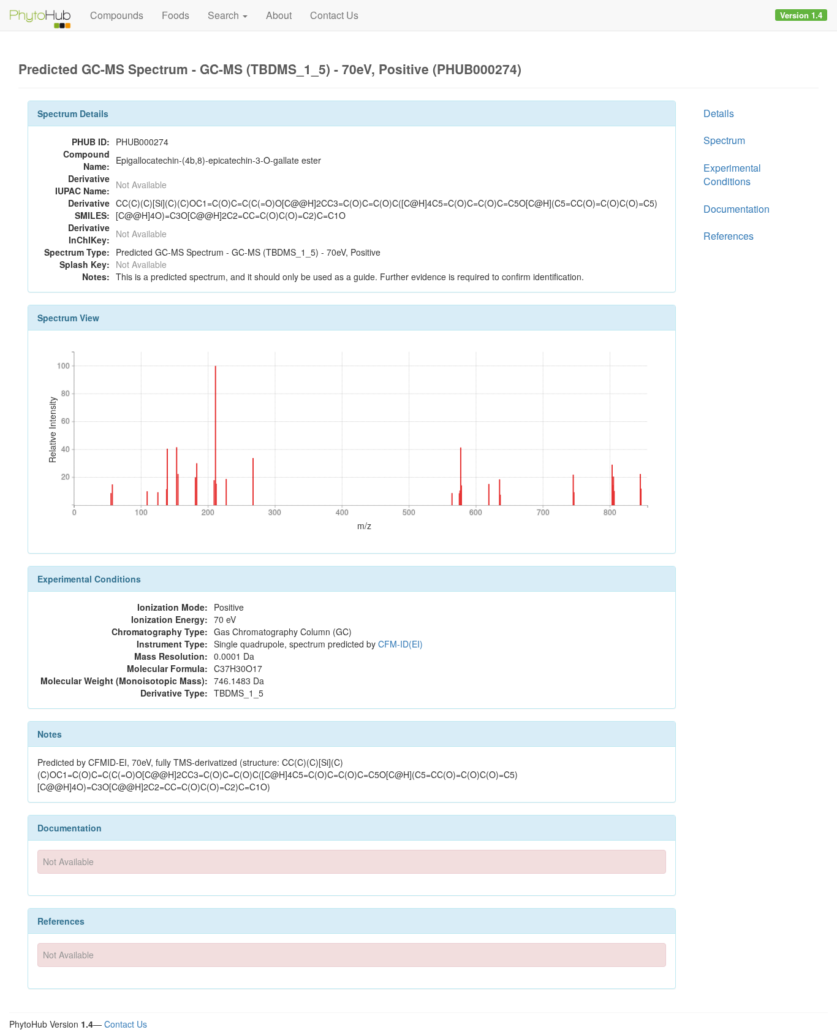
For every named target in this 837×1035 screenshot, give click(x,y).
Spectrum (724, 140)
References (728, 236)
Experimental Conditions (732, 174)
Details (718, 113)
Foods (175, 15)
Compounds (116, 15)
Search (224, 15)
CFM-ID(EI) (400, 644)
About (279, 15)
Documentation (736, 209)
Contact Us (334, 15)
